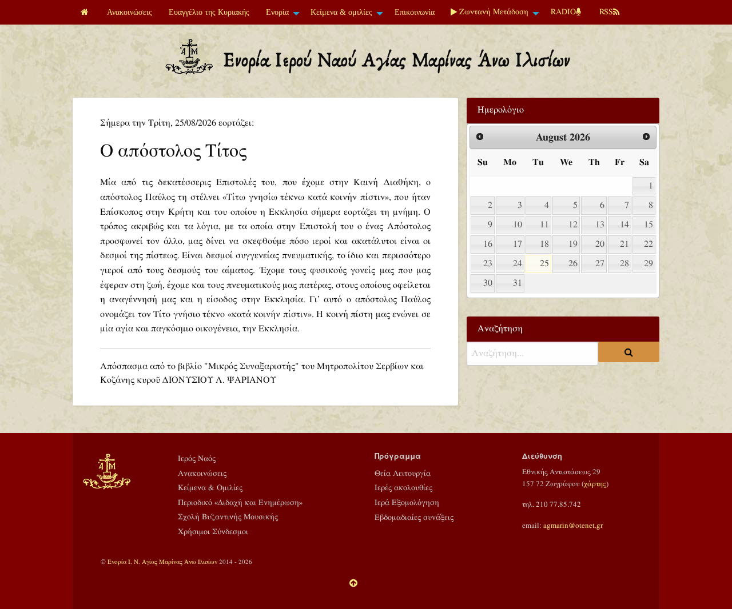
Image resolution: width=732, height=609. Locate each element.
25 (544, 263)
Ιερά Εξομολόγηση (407, 502)
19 (573, 244)
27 (599, 263)
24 (517, 263)
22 (648, 244)
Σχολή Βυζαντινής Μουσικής (228, 517)
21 (624, 244)
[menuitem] (86, 12)
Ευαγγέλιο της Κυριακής (209, 12)
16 (487, 244)
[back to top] (353, 584)
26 (573, 263)
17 (517, 244)
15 (648, 224)
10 (517, 224)
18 (544, 244)
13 (599, 224)
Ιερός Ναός (197, 458)
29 (648, 263)
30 (487, 283)
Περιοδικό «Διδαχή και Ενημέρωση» (240, 502)
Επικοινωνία (415, 12)
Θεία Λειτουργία (403, 473)
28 (624, 263)
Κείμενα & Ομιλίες (210, 487)
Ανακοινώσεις (129, 12)
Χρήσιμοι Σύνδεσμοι (213, 531)
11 (544, 224)
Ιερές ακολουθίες (403, 487)
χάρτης (595, 483)
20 (599, 244)
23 (487, 263)
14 (624, 224)
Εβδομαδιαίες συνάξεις (414, 517)
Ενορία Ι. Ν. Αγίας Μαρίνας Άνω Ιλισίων (162, 562)
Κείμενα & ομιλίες (341, 12)
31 (517, 283)
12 (573, 224)
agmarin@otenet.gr (573, 525)
